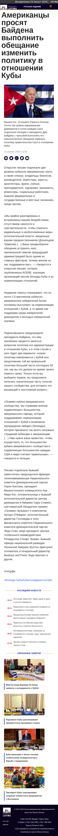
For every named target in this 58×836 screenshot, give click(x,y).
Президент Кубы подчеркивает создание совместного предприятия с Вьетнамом (24, 795)
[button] (6, 158)
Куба (26, 580)
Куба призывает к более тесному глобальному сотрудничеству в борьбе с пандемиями (22, 757)
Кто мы (54, 2)
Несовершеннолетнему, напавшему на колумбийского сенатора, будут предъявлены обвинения (32, 634)
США (49, 580)
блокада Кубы (14, 580)
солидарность (37, 580)
